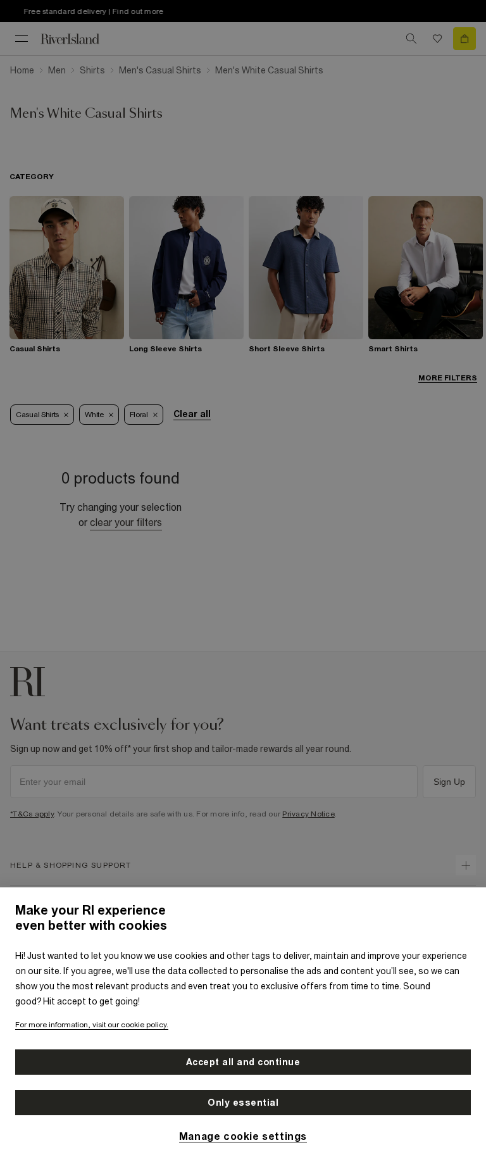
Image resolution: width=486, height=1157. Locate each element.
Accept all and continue (243, 1062)
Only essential (243, 1103)
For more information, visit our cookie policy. (91, 1024)
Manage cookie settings (243, 1136)
